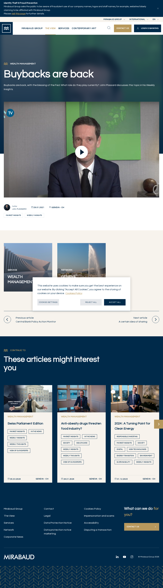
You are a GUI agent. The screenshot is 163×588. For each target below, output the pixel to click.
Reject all (91, 302)
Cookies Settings (48, 302)
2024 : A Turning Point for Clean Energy (132, 426)
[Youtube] (124, 556)
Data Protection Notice (58, 523)
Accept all (115, 302)
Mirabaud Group (13, 509)
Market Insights (13, 215)
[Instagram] (131, 556)
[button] (147, 28)
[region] (81, 294)
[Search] (109, 28)
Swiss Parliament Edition (25, 423)
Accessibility (91, 523)
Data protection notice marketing (57, 532)
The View (9, 516)
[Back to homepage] (6, 28)
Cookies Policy (92, 509)
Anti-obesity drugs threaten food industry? (81, 426)
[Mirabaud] (19, 557)
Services (9, 523)
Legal (47, 516)
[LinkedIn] (117, 556)
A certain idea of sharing (133, 320)
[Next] (158, 424)
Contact (49, 509)
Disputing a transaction (98, 530)
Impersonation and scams (99, 516)
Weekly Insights (34, 215)
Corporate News (13, 537)
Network (9, 530)
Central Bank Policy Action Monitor (36, 320)
